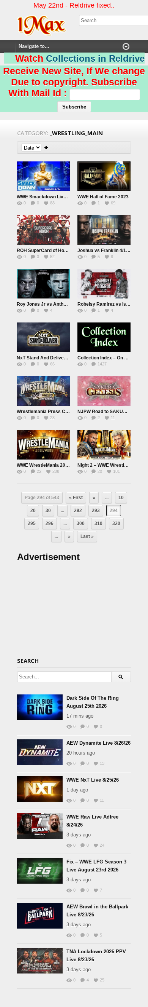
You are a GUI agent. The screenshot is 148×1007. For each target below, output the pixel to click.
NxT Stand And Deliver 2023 (47, 358)
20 (33, 510)
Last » (87, 536)
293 (96, 510)
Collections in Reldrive (95, 58)
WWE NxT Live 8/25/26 (92, 780)
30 (48, 510)
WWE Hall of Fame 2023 (103, 196)
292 (78, 510)
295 (32, 523)
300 (81, 523)
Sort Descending (46, 148)
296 (50, 523)
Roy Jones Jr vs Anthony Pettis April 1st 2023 (66, 304)
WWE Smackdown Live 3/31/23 (50, 196)
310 (98, 523)
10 (121, 497)
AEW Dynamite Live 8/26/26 (98, 743)
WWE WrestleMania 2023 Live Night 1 (57, 465)
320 (116, 523)
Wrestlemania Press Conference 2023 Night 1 (66, 411)
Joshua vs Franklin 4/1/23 (104, 250)
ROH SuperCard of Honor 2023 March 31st (63, 250)
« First (76, 497)
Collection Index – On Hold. (106, 358)
